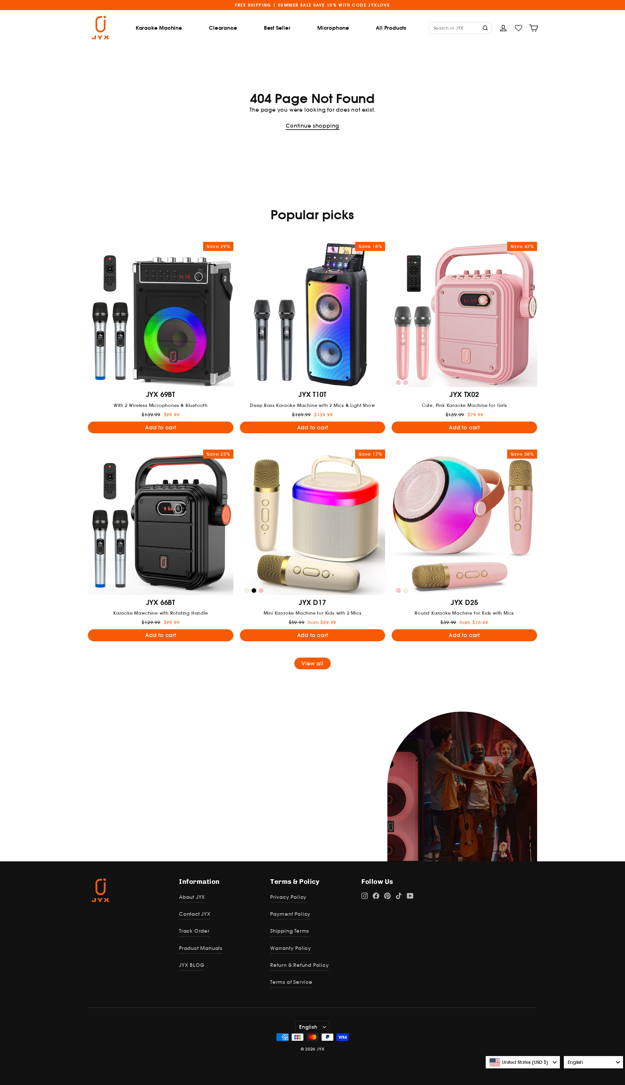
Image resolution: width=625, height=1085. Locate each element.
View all (312, 663)
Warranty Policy (290, 948)
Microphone (333, 28)
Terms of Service (291, 982)
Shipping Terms (289, 931)
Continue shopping (313, 125)
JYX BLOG (191, 965)
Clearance (223, 28)
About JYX (192, 897)
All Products (391, 28)
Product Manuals (200, 948)
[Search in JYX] (486, 27)
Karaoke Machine (159, 28)
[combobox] (522, 1062)
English (308, 1027)
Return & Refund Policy (299, 965)
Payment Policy (290, 914)
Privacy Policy (288, 897)
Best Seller (277, 28)
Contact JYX (195, 914)
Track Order (194, 931)
